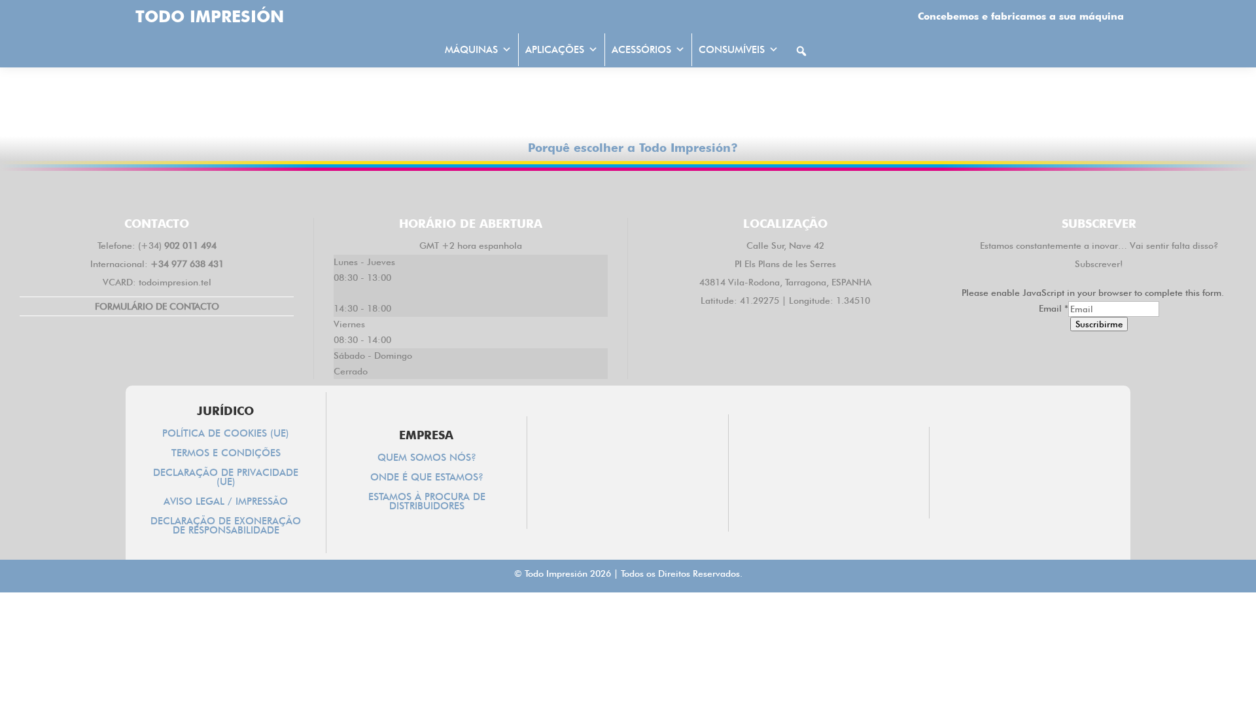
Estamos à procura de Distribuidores (426, 502)
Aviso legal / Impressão (226, 502)
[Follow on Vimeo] (666, 191)
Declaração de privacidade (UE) (225, 478)
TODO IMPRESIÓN (209, 16)
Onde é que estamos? (426, 478)
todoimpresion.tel (175, 282)
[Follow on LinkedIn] (628, 191)
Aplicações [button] (554, 50)
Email (1053, 308)
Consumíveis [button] (732, 50)
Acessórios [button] (641, 50)
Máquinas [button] (471, 50)
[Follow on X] (590, 191)
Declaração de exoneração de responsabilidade (225, 526)
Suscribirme (1099, 324)
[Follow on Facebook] (552, 191)
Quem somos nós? (426, 458)
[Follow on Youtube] (704, 191)
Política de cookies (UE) (225, 434)
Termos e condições (226, 453)
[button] (801, 51)
